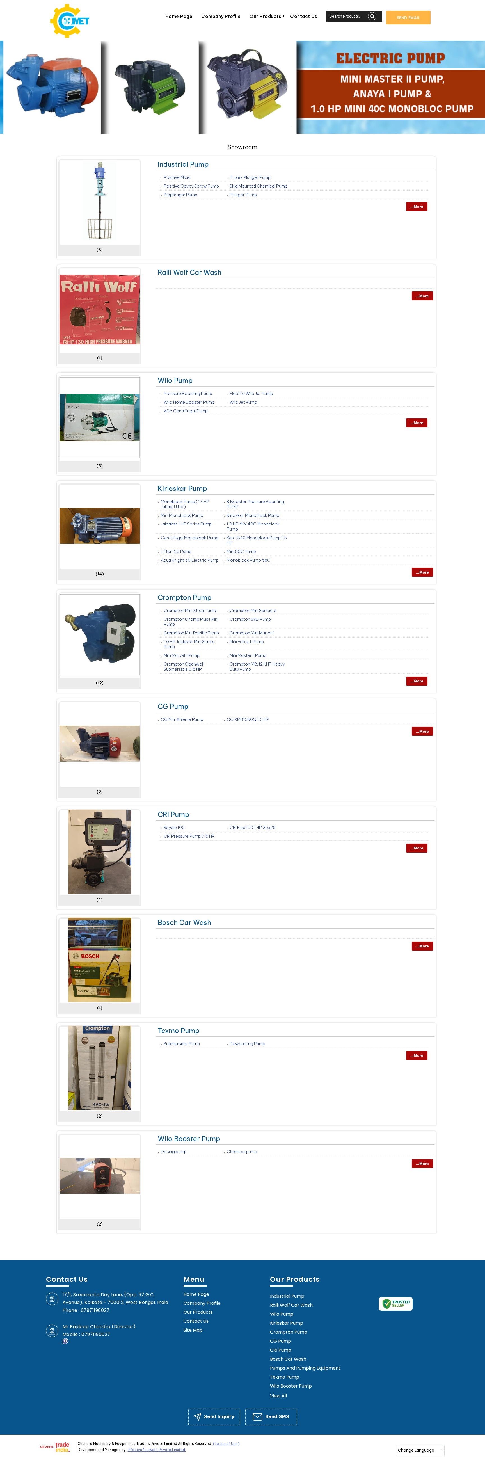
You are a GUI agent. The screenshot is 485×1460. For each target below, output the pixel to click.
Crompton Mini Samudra (253, 610)
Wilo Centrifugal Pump (186, 410)
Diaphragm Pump (180, 194)
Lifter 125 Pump (176, 551)
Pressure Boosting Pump (188, 393)
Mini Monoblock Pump (182, 515)
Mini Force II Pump (247, 641)
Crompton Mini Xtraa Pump (190, 610)
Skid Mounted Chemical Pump (258, 186)
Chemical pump (242, 1151)
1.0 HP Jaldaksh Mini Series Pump (189, 644)
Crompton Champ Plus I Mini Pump (191, 621)
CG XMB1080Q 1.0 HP (248, 719)
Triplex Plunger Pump (250, 177)
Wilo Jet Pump (243, 402)
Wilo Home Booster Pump (189, 402)
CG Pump (173, 706)
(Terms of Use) (226, 1443)
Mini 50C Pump (241, 551)
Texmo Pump (179, 1030)
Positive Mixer (177, 177)
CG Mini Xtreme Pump (182, 719)
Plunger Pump (243, 194)
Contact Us (303, 16)
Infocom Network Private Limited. (157, 1450)
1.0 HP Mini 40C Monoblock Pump (253, 526)
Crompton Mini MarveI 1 (252, 633)
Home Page (179, 16)
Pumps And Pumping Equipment (305, 1368)
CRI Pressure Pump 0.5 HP (189, 836)
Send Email (408, 17)
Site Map (193, 1330)
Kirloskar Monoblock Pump (253, 515)
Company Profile (221, 16)
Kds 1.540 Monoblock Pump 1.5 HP (257, 540)
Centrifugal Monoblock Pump (189, 537)
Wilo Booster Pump (189, 1138)
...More (416, 206)
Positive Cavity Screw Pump (191, 186)
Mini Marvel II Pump (182, 655)
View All (278, 1396)
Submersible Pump (182, 1043)
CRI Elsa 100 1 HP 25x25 (253, 827)
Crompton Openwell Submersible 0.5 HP (184, 666)
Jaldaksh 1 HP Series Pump (186, 524)
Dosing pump (174, 1151)
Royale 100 (174, 827)
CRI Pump (173, 814)
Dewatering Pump (247, 1043)
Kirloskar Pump (182, 488)
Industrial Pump (183, 164)
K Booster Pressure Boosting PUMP (255, 504)
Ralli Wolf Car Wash (189, 272)
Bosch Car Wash (184, 922)
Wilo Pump (175, 380)
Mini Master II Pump (248, 655)
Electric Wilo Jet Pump (251, 393)
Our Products (265, 16)
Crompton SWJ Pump (250, 619)
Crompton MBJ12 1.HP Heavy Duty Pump (257, 666)
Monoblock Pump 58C (249, 560)
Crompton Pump (185, 597)
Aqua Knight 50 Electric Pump (190, 560)
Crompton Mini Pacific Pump (191, 633)
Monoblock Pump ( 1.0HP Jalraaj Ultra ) (185, 504)
